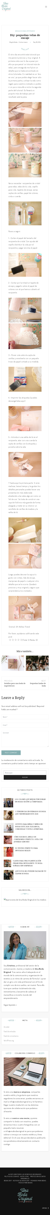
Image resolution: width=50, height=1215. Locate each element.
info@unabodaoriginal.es (20, 1102)
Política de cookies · (12, 1176)
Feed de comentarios (11, 1036)
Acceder (6, 1027)
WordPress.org (9, 1040)
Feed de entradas (10, 1031)
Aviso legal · (25, 1176)
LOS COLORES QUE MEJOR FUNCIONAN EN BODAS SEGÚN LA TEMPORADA (30, 800)
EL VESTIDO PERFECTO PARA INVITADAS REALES (26, 849)
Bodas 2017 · (8, 1180)
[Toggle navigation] (46, 7)
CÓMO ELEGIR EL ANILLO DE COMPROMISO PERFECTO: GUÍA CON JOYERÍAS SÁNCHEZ (28, 839)
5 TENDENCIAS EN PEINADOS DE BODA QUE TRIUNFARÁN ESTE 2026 (30, 813)
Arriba (44, 1208)
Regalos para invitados (25, 31)
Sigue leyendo (9, 1005)
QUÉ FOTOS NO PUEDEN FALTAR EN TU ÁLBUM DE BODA (30, 872)
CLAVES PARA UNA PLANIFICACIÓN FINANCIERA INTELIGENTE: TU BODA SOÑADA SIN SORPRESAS (27, 863)
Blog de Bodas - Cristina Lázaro (18, 42)
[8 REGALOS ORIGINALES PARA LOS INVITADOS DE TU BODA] (37, 663)
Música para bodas (25, 1183)
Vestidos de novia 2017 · (22, 1180)
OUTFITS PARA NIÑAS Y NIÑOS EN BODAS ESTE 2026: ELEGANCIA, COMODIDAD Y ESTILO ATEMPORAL (29, 826)
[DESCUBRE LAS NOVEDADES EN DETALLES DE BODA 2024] (12, 663)
